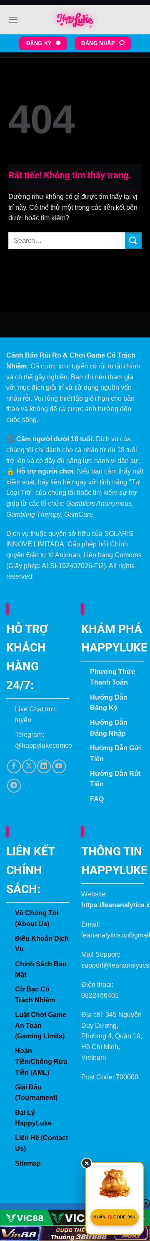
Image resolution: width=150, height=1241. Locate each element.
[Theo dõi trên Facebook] (14, 766)
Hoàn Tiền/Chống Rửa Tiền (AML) (41, 1061)
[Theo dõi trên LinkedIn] (44, 766)
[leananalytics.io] (75, 20)
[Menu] (13, 19)
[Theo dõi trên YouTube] (59, 766)
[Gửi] (133, 240)
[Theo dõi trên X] (29, 766)
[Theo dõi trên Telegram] (14, 786)
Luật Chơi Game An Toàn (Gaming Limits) (40, 1025)
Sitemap (28, 1163)
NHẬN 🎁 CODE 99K (114, 1217)
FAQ (97, 799)
